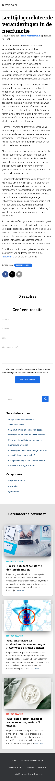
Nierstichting (8, 256)
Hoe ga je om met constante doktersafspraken (24, 567)
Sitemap (30, 768)
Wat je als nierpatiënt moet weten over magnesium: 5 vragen (24, 722)
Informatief (13, 486)
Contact (42, 768)
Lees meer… (21, 590)
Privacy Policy (15, 768)
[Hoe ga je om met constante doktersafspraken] (27, 541)
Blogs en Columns (23, 265)
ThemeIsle (38, 774)
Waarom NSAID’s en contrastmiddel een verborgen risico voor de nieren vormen (26, 644)
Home (14, 761)
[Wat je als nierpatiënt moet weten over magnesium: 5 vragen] (27, 693)
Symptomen (13, 491)
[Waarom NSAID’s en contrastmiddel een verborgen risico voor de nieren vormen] (27, 615)
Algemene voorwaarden (32, 761)
